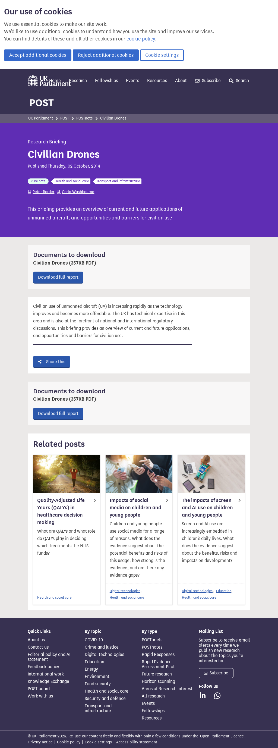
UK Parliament (40, 118)
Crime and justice (102, 647)
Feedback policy (43, 666)
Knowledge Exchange (48, 681)
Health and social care (54, 597)
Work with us (40, 696)
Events (132, 80)
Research (78, 80)
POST (41, 102)
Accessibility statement (136, 742)
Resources (157, 80)
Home (55, 80)
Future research (157, 674)
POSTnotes (152, 647)
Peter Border (43, 192)
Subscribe (211, 80)
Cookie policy (68, 742)
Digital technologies (125, 591)
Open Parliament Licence (222, 736)
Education (223, 591)
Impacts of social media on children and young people (135, 507)
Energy (91, 669)
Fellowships (106, 80)
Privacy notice (40, 742)
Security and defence (105, 698)
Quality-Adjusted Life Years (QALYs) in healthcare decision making (61, 511)
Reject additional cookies (106, 55)
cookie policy (141, 39)
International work (46, 674)
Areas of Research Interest (167, 688)
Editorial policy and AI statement (49, 657)
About (181, 80)
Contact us (38, 647)
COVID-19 (94, 639)
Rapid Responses (158, 654)
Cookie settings (162, 55)
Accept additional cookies (37, 55)
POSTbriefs (152, 639)
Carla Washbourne (78, 192)
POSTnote (84, 118)
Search (242, 80)
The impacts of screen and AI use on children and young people (207, 507)
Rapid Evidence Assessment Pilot (158, 664)
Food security (98, 683)
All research (153, 696)
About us (36, 639)
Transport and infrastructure (98, 708)
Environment (97, 676)
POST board (39, 688)
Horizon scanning (158, 681)
